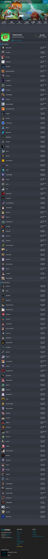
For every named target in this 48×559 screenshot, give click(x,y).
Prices (31, 15)
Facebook (34, 534)
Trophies (21, 15)
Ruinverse (22, 13)
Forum (34, 15)
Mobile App (19, 532)
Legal (18, 539)
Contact (19, 537)
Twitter (34, 532)
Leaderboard (26, 15)
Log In (45, 1)
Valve (12, 537)
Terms (18, 544)
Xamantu (7, 535)
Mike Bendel (8, 534)
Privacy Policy (20, 543)
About (18, 536)
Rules (18, 534)
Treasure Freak (17, 35)
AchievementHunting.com (37, 536)
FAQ (17, 531)
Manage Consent (20, 541)
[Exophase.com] (7, 2)
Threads (34, 531)
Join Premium (19, 546)
